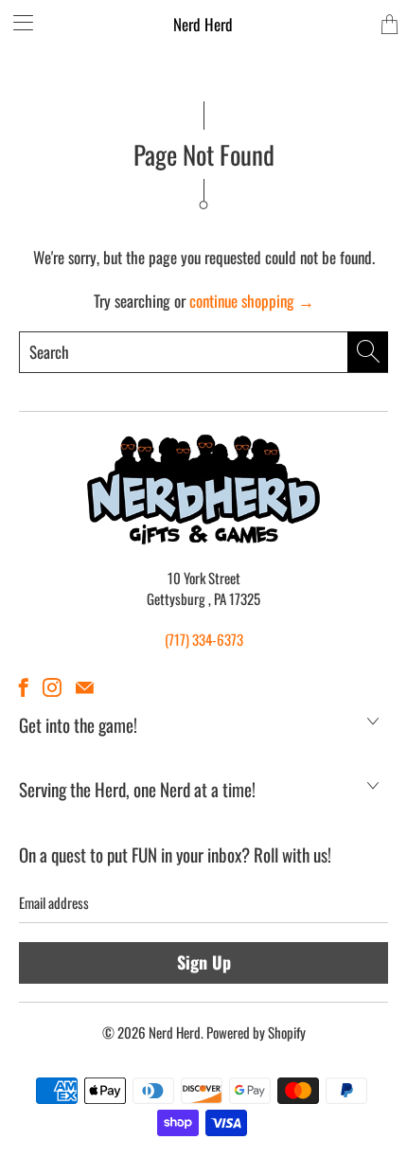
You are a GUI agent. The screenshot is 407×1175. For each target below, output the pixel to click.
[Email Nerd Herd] (85, 687)
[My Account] (16, 22)
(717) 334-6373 (204, 639)
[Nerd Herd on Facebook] (23, 687)
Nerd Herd (203, 24)
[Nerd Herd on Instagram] (52, 687)
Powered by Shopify (256, 1032)
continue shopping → (251, 300)
